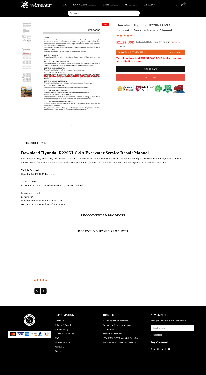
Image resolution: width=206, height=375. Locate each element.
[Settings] (177, 4)
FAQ (57, 338)
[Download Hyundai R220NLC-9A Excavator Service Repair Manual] (26, 28)
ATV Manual (131, 5)
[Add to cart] (37, 291)
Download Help (62, 342)
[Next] (105, 76)
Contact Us (149, 5)
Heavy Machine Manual (84, 5)
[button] (182, 4)
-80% (105, 24)
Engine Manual (110, 5)
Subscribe (157, 335)
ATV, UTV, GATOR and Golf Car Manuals (122, 338)
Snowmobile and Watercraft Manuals (120, 342)
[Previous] (37, 76)
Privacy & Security (64, 325)
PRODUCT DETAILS (36, 143)
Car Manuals (108, 329)
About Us (59, 321)
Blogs (58, 351)
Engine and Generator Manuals (117, 325)
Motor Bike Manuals (112, 334)
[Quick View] (44, 291)
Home (64, 5)
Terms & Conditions (64, 334)
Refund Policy (61, 329)
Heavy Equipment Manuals (115, 321)
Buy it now (151, 77)
